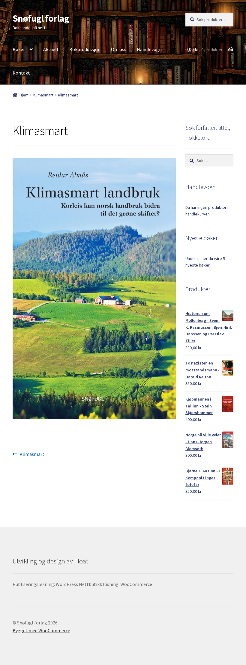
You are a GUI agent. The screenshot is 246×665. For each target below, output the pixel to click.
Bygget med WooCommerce (41, 630)
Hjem (24, 95)
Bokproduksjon (84, 49)
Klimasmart (43, 95)
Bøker (19, 49)
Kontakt (21, 73)
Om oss (118, 49)
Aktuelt (51, 49)
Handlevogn (149, 49)
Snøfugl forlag (41, 18)
